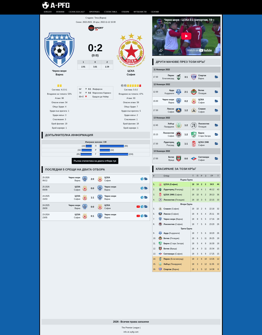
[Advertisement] (186, 295)
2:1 (186, 92)
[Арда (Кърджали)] (179, 90)
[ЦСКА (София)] (194, 99)
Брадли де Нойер (100, 97)
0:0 (186, 158)
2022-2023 (87, 22)
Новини (60, 12)
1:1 (186, 144)
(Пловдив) (174, 200)
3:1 (186, 77)
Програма (94, 12)
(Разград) (173, 189)
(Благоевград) (173, 259)
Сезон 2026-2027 (77, 12)
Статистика (110, 12)
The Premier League (130, 328)
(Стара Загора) (174, 243)
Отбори (125, 12)
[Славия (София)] (194, 108)
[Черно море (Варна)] (179, 99)
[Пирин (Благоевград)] (179, 75)
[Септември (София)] (194, 157)
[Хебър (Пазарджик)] (179, 123)
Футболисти (140, 12)
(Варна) (173, 219)
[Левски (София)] (179, 108)
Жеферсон (97, 89)
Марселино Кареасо (101, 93)
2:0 (92, 179)
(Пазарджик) (173, 264)
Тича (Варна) (100, 18)
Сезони (155, 12)
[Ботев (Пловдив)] (194, 90)
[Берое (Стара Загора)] (194, 132)
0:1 (92, 216)
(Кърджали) (172, 233)
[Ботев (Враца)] (179, 157)
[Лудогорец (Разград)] (179, 142)
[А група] (56, 3)
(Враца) (170, 248)
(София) (171, 184)
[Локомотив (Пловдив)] (194, 123)
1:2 (186, 110)
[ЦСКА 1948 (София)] (194, 142)
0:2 (186, 101)
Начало (48, 12)
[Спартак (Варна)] (194, 75)
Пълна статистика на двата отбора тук (95, 161)
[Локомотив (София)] (179, 132)
